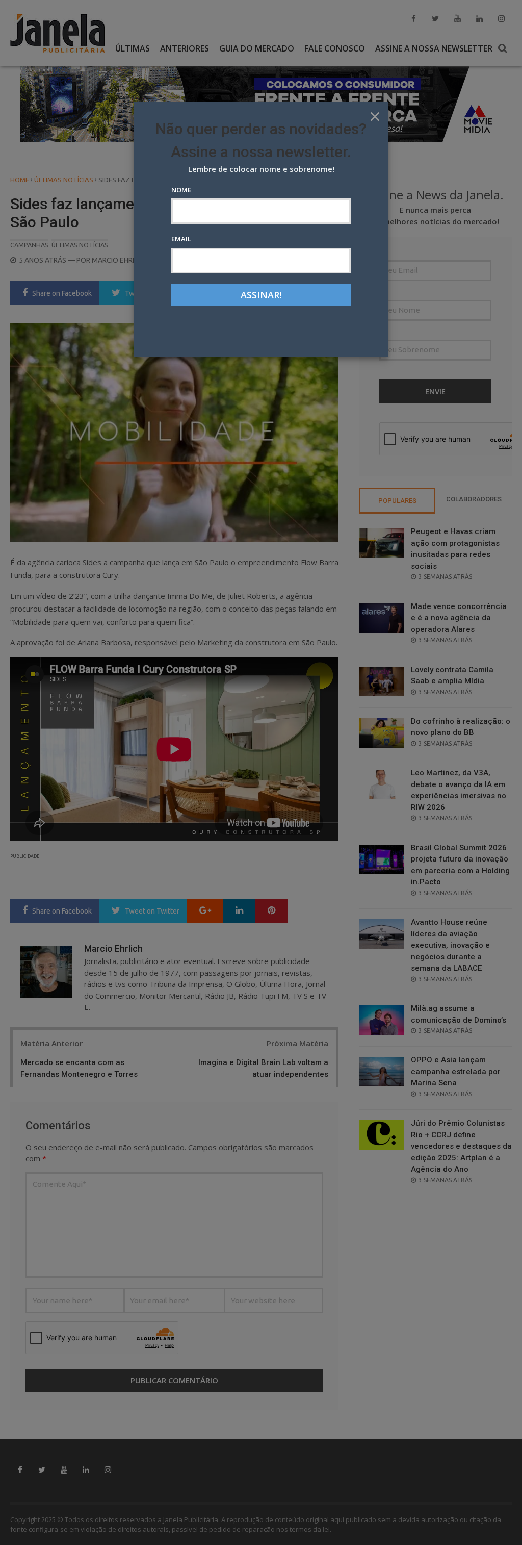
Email (181, 238)
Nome (181, 189)
